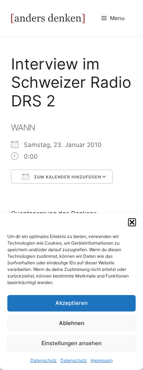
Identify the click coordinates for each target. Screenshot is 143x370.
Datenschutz (43, 360)
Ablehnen (71, 323)
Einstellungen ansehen (71, 343)
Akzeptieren (71, 302)
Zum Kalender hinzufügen (67, 177)
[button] (132, 222)
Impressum (102, 360)
